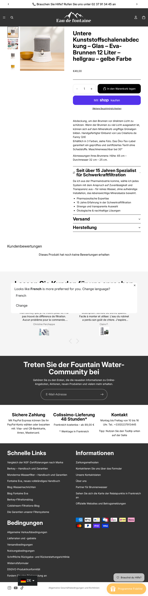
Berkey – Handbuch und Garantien (27, 468)
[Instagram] (9, 588)
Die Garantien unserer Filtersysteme (28, 511)
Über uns (81, 480)
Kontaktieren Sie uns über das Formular (99, 468)
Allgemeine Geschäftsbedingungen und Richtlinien (74, 587)
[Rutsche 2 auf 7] (13, 44)
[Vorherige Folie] (8, 4)
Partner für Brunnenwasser (91, 487)
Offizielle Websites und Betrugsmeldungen (101, 503)
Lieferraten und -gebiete (21, 538)
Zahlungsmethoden (87, 462)
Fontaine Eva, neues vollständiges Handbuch (33, 480)
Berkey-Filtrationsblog (20, 499)
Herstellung (85, 227)
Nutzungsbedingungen (20, 550)
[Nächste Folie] (137, 4)
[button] (71, 341)
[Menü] (4, 17)
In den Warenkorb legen (121, 88)
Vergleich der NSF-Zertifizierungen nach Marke (35, 462)
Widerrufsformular (18, 562)
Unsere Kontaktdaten (88, 474)
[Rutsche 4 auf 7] (13, 67)
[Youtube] (16, 588)
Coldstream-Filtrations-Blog (23, 505)
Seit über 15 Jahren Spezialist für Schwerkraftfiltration (106, 172)
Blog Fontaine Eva (17, 493)
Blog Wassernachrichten (21, 487)
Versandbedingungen (20, 544)
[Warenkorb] (144, 17)
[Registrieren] (102, 394)
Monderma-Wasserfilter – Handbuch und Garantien (37, 474)
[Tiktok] (22, 588)
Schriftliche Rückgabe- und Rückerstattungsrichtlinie (38, 556)
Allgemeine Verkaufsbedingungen (27, 531)
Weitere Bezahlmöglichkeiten (106, 108)
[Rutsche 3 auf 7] (13, 56)
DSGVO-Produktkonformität (23, 569)
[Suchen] (12, 17)
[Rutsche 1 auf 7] (13, 32)
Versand (81, 219)
